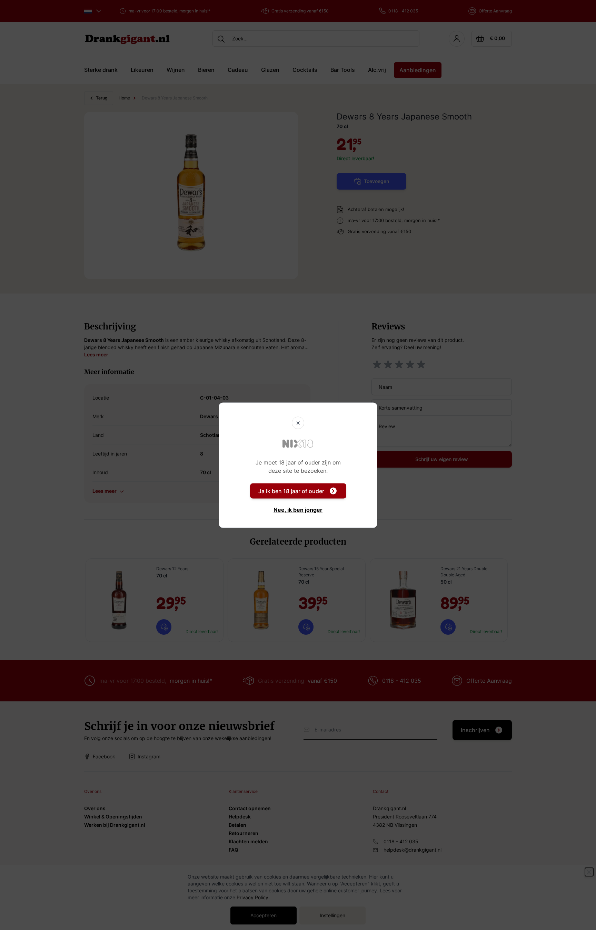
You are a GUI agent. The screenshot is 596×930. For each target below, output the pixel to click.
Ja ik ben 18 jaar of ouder (291, 490)
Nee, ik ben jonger (298, 509)
